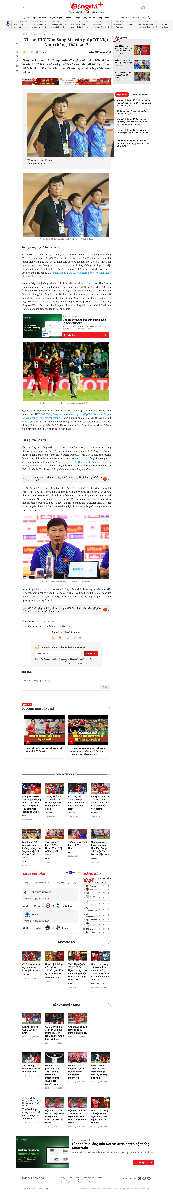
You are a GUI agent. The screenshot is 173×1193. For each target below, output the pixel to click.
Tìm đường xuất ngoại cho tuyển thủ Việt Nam (31, 1068)
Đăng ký (90, 653)
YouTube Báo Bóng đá (38, 709)
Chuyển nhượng (55, 18)
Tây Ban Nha (89, 18)
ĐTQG (52, 34)
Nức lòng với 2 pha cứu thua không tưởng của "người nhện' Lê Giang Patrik (31, 850)
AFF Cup (31, 18)
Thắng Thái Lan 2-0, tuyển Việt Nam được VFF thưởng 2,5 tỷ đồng (53, 802)
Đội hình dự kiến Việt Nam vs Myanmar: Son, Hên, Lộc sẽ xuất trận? (77, 1116)
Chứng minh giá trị (36, 164)
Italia (107, 18)
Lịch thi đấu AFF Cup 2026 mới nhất (31, 1029)
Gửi (105, 687)
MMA (24, 816)
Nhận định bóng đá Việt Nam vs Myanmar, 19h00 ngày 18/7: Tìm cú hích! (100, 1116)
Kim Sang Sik (34, 626)
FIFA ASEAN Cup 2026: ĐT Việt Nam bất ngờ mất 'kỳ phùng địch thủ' (100, 1071)
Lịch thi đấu (34, 874)
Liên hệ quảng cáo (44, 1189)
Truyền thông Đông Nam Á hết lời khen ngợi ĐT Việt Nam (31, 1114)
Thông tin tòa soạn (28, 1189)
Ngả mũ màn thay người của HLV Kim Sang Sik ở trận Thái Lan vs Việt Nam (100, 848)
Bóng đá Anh (138, 18)
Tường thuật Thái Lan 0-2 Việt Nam (77, 845)
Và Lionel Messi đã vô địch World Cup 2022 (123, 75)
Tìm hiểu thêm (70, 335)
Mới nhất (125, 18)
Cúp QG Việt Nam (39, 882)
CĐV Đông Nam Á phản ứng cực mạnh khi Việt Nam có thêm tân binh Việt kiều (54, 1032)
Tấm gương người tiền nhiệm (40, 160)
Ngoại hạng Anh (73, 882)
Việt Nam (42, 18)
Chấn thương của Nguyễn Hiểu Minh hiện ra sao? (77, 1029)
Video (24, 861)
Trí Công (29, 621)
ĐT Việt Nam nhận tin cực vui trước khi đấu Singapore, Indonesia (76, 1071)
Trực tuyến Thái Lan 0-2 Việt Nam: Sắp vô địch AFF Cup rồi (54, 848)
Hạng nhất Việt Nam (56, 882)
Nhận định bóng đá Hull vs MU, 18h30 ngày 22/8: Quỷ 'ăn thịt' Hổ (54, 969)
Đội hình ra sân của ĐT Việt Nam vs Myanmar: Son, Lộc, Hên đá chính (54, 1116)
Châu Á (32, 34)
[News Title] (17, 66)
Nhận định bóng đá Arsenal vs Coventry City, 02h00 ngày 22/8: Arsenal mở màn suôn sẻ (100, 972)
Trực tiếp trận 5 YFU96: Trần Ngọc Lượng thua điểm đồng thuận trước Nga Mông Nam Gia (77, 972)
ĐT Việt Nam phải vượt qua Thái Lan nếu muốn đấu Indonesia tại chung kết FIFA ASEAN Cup (53, 1074)
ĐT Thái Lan (64, 626)
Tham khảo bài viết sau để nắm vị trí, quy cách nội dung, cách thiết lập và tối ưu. (112, 1152)
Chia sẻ (42, 52)
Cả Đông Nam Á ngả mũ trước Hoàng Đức (31, 967)
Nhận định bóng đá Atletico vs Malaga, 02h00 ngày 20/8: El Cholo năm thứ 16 (133, 143)
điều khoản (61, 663)
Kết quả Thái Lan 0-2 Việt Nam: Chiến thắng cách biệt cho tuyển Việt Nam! (100, 802)
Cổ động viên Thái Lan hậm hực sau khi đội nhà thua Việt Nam (76, 802)
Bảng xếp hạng (92, 874)
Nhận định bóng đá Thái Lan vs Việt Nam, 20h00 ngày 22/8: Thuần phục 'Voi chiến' (134, 103)
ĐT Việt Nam (50, 626)
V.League (26, 882)
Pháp (100, 18)
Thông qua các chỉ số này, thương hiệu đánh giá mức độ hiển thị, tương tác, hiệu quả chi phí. (85, 327)
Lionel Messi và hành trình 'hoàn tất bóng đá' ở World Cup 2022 (123, 49)
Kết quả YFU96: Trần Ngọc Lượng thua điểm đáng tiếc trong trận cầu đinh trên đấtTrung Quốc (31, 804)
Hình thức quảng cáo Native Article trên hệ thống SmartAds (111, 1146)
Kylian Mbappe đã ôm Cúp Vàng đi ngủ (123, 61)
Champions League (73, 18)
